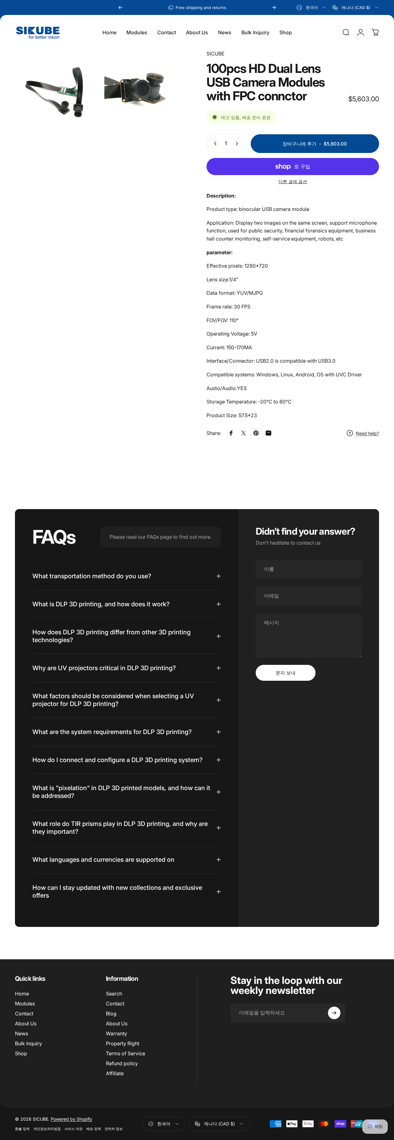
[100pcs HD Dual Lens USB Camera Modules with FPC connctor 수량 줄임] (214, 144)
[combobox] (312, 7)
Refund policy (122, 1063)
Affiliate (115, 1073)
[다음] (274, 7)
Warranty (116, 1033)
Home (22, 993)
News (21, 1033)
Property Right (122, 1043)
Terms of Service (125, 1053)
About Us (25, 1023)
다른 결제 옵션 (292, 181)
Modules (25, 1003)
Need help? (367, 433)
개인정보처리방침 (47, 1129)
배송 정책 (93, 1129)
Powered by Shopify (71, 1119)
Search (114, 993)
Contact (24, 1013)
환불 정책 (22, 1129)
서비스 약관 (73, 1129)
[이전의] (120, 7)
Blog (111, 1013)
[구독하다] (334, 1013)
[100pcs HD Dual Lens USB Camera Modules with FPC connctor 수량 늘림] (238, 144)
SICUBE (215, 53)
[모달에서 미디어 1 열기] (56, 91)
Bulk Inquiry (28, 1043)
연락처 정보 (114, 1129)
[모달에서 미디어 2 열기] (146, 91)
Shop (21, 1053)
